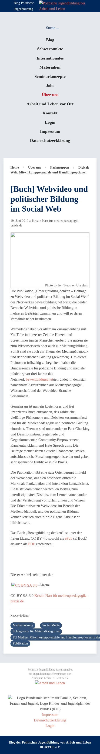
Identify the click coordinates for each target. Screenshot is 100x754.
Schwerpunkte (50, 49)
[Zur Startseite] (64, 6)
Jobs (50, 85)
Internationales (50, 58)
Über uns (50, 94)
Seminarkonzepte (50, 76)
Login (50, 122)
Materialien (50, 67)
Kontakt (50, 113)
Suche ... (52, 28)
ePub (68, 538)
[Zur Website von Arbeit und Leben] (50, 683)
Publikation (20, 643)
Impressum (50, 131)
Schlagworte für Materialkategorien (36, 631)
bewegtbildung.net (39, 379)
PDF (31, 544)
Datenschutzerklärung (50, 140)
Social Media (51, 625)
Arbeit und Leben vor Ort (50, 104)
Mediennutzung (23, 625)
